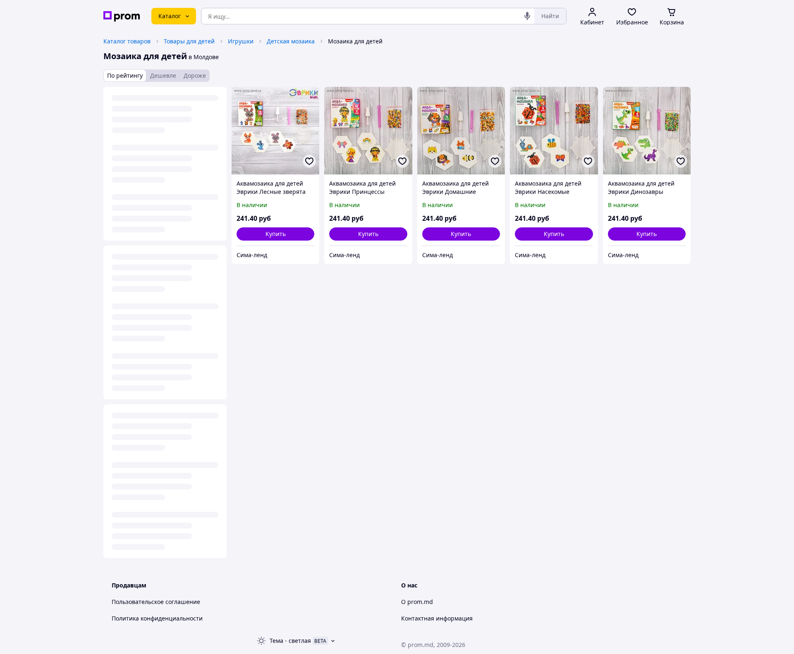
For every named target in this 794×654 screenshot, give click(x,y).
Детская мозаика (291, 41)
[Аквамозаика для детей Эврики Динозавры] (647, 130)
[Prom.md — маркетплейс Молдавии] (121, 16)
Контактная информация (437, 618)
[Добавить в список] (309, 161)
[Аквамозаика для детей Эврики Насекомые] (554, 130)
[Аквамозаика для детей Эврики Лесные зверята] (275, 130)
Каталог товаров (127, 41)
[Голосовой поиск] (527, 16)
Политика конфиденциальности (157, 618)
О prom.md (417, 602)
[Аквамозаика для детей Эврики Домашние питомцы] (461, 130)
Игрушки (241, 41)
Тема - (290, 640)
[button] (275, 234)
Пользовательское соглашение (156, 602)
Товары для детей (189, 41)
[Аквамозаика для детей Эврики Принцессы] (368, 130)
